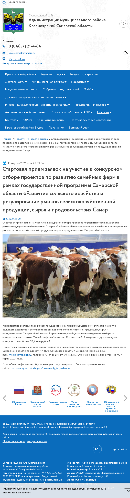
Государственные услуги (58, 403)
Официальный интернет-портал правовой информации (111, 407)
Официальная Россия (19, 403)
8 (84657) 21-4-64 (25, 46)
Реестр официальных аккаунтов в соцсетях (24, 63)
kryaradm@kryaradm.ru (22, 53)
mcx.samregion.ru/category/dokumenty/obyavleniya (40, 368)
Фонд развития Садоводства (74, 404)
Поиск (4, 3)
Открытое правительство (93, 403)
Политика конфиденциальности (25, 441)
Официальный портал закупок (37, 404)
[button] (127, 53)
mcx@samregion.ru (20, 355)
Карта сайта (119, 449)
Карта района (17, 59)
